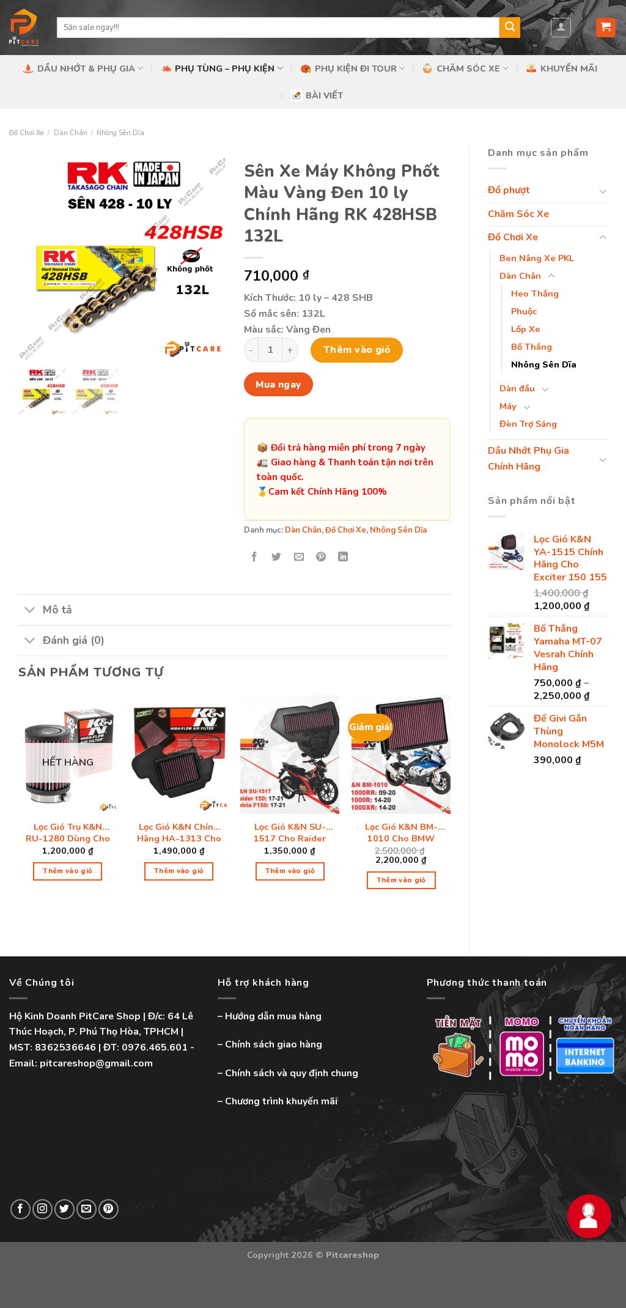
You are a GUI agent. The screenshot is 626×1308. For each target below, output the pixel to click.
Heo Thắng (535, 293)
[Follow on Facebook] (20, 1209)
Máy (508, 406)
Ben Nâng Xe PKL (536, 258)
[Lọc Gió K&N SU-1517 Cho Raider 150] (289, 754)
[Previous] (19, 803)
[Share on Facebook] (255, 557)
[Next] (450, 803)
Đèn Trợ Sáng (528, 424)
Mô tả (57, 609)
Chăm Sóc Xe (518, 214)
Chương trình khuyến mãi (281, 1101)
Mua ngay (278, 384)
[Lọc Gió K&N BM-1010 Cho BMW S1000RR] (401, 754)
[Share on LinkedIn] (343, 557)
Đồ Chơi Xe (26, 133)
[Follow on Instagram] (42, 1209)
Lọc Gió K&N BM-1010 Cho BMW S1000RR (401, 833)
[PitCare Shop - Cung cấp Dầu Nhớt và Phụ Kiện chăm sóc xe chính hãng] (24, 27)
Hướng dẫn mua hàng (273, 1016)
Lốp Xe (525, 329)
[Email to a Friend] (299, 557)
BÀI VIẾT (324, 95)
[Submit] (509, 27)
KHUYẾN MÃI (568, 68)
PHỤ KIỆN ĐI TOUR (356, 68)
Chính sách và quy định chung (291, 1073)
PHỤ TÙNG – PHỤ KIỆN (224, 68)
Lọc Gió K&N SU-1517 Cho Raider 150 (290, 833)
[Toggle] (603, 190)
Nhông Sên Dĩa (120, 133)
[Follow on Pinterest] (108, 1209)
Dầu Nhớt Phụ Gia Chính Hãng (528, 458)
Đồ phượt (509, 190)
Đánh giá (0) (74, 640)
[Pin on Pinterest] (321, 557)
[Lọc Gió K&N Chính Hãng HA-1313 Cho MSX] (179, 754)
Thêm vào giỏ (357, 350)
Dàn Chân (70, 133)
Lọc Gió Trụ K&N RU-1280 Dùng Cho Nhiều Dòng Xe (68, 833)
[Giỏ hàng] (606, 28)
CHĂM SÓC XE (468, 68)
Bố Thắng (531, 347)
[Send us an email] (86, 1209)
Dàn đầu (517, 388)
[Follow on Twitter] (64, 1209)
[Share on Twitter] (277, 557)
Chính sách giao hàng (273, 1044)
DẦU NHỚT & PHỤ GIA (86, 68)
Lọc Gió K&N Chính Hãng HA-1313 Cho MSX (179, 833)
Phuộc (524, 311)
